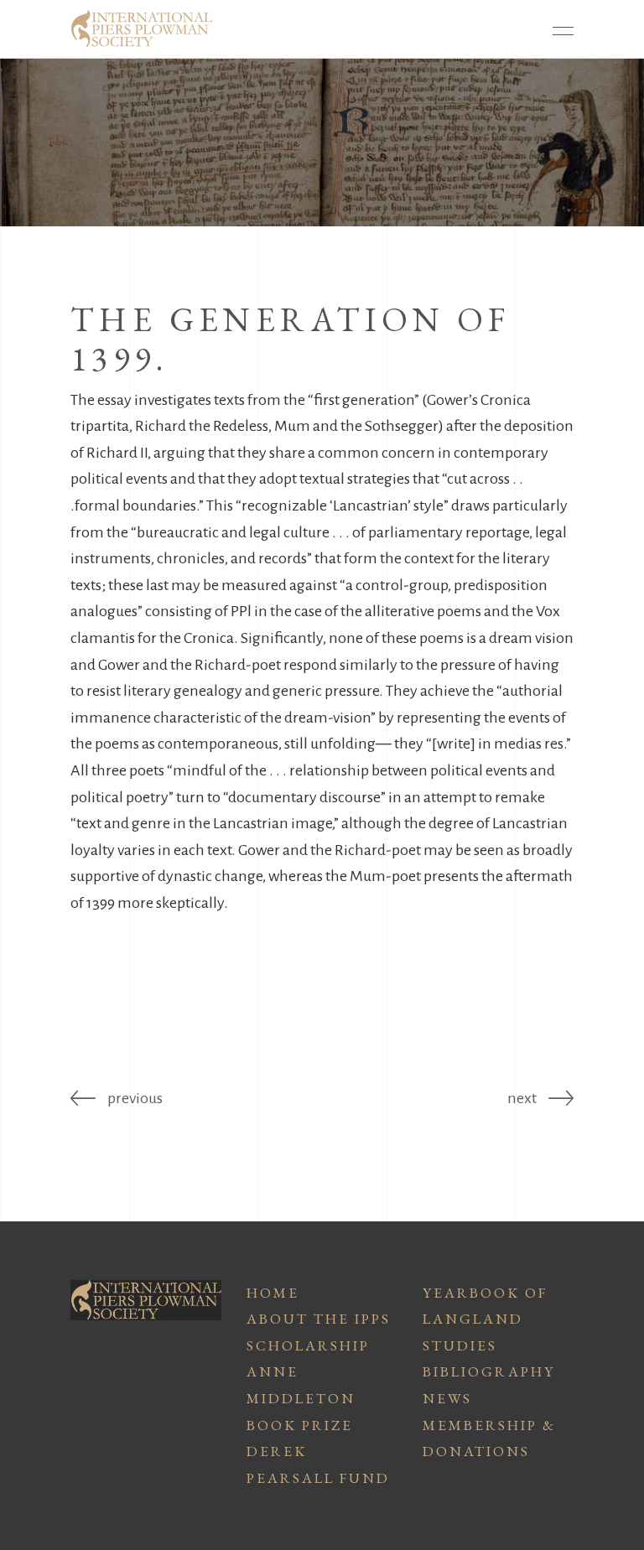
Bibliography (489, 1371)
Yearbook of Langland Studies (485, 1319)
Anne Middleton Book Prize (301, 1397)
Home (273, 1292)
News (447, 1398)
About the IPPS (319, 1318)
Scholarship (308, 1345)
